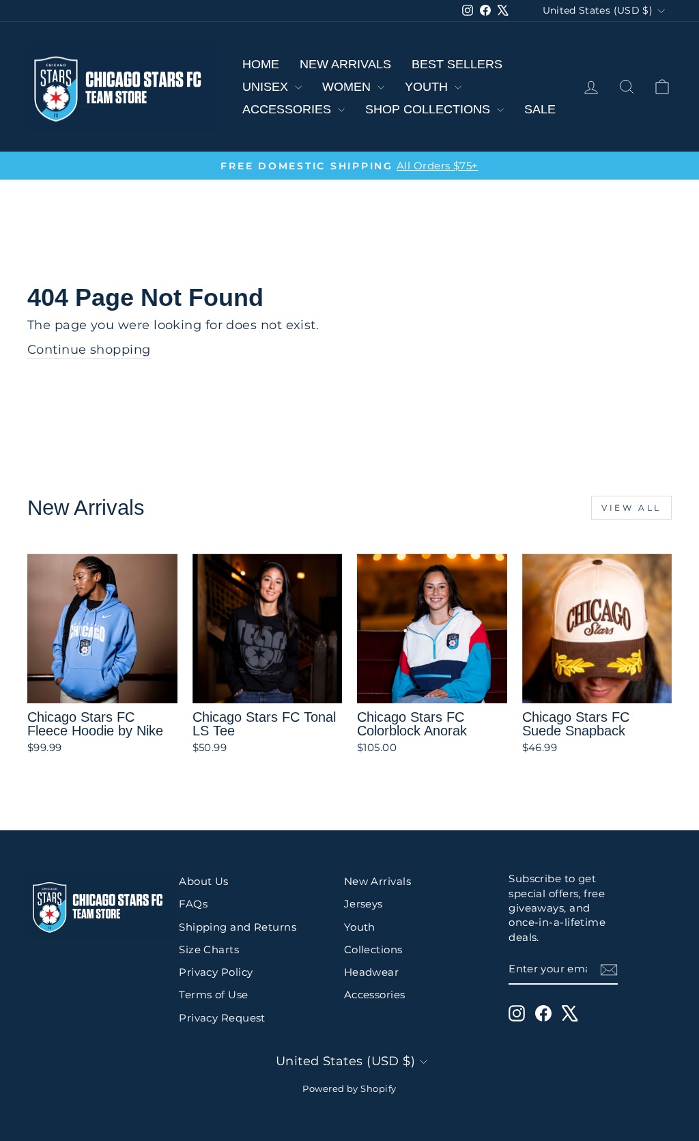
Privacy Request (222, 1017)
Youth (428, 87)
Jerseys (363, 903)
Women (348, 87)
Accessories (288, 109)
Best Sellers (457, 64)
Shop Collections (429, 109)
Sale (540, 109)
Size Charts (209, 949)
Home (260, 64)
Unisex (266, 87)
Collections (373, 949)
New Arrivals (345, 64)
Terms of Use (213, 994)
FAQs (193, 903)
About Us (204, 881)
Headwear (371, 972)
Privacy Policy (216, 972)
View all (631, 508)
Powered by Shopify (349, 1089)
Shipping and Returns (237, 926)
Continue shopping (89, 349)
